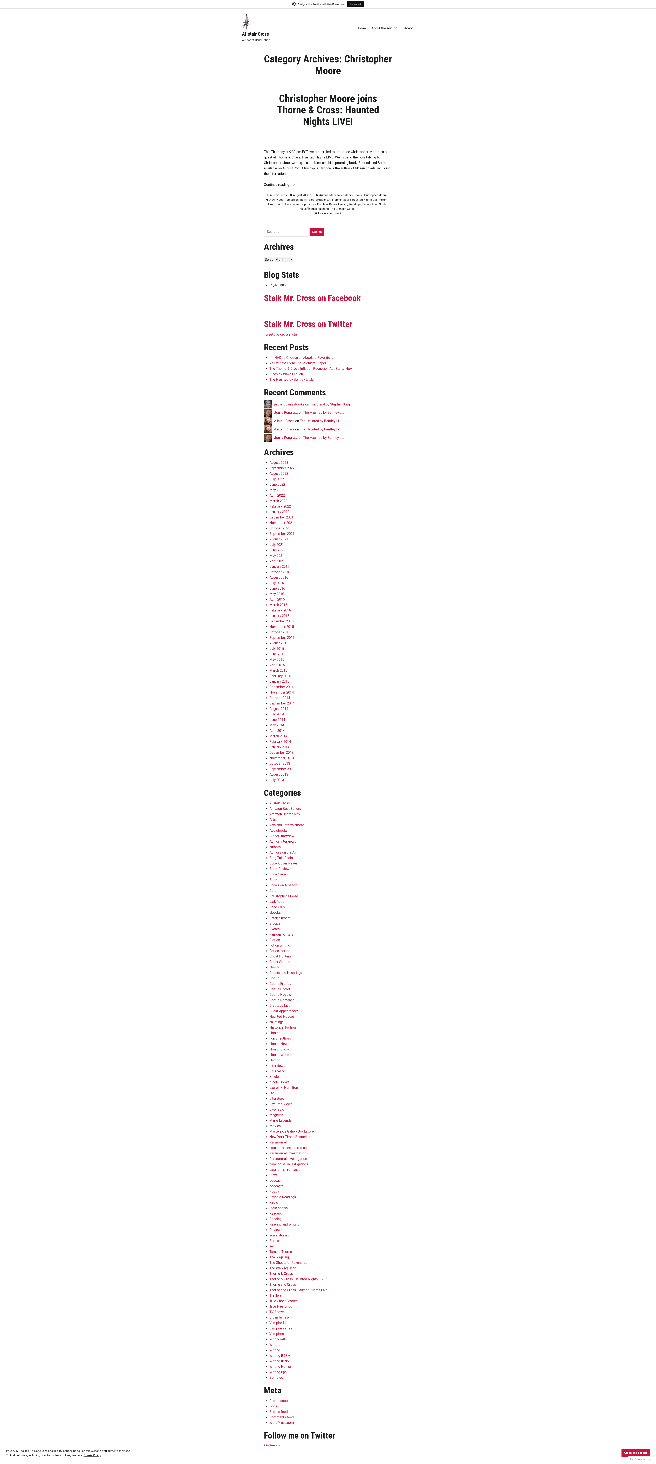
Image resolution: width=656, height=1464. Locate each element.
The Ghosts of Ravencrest (289, 1263)
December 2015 (281, 621)
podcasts (310, 204)
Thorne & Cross (281, 1274)
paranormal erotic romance (289, 1148)
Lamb (280, 204)
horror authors (280, 1038)
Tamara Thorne (280, 1252)
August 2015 (278, 643)
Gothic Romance (282, 1000)
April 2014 (277, 731)
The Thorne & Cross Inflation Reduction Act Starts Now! (311, 369)
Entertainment (280, 918)
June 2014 (277, 720)
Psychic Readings (282, 1197)
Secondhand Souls (374, 204)
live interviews (294, 204)
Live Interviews (280, 1104)
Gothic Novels (280, 995)
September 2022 (282, 468)
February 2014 (280, 742)
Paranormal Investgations (288, 1153)
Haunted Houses (282, 1016)
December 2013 (281, 752)
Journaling (277, 1071)
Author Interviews (330, 195)
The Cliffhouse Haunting (313, 208)
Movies (275, 1126)
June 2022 (277, 484)
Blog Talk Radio (281, 858)
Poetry (274, 1191)
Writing (274, 1350)
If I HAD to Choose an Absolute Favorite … (301, 358)
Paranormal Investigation (288, 1159)
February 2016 (280, 610)
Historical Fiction (282, 1027)
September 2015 (282, 638)
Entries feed (278, 1412)
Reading (275, 1219)
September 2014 (282, 703)
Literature (276, 1098)
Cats (272, 891)
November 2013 (281, 758)
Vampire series (280, 1328)
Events (274, 929)
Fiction (274, 940)
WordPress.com (281, 1423)
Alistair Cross (255, 34)
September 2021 (282, 534)
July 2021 (276, 545)
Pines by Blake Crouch (286, 374)
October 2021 (279, 528)
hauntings (276, 1022)
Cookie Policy (92, 1455)
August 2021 (278, 539)
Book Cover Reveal (283, 863)
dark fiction (277, 902)
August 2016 (278, 577)
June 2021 (277, 550)
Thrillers (275, 1295)
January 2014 (279, 747)
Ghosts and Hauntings (285, 973)
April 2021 (277, 561)
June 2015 (277, 654)
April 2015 (277, 665)
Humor (271, 204)
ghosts (274, 967)
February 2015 (280, 676)
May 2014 (276, 725)
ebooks (275, 912)
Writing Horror (280, 1367)
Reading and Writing (284, 1224)
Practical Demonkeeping (332, 204)
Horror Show (279, 1049)
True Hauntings (280, 1306)
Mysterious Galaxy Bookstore (291, 1131)
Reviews (275, 1230)
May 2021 (276, 556)
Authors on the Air (296, 199)
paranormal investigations (288, 1164)
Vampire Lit (278, 1323)
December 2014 (281, 687)
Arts (272, 819)
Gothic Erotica (280, 984)
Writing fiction (280, 1361)
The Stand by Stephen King (330, 404)
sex (272, 1246)
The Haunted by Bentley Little (291, 379)
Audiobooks (278, 830)
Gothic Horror (279, 989)
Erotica (274, 923)
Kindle (274, 1077)
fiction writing (279, 945)
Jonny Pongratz (286, 412)
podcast (275, 1181)
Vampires (276, 1334)
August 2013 (278, 774)
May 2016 (276, 594)
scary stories (279, 1235)
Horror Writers (280, 1055)
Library (407, 28)
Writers (275, 1345)
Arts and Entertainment (286, 825)
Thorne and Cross (282, 1284)
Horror (274, 1033)
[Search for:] (287, 232)
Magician (276, 1115)
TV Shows (277, 1312)
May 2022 (276, 490)
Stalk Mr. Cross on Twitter (308, 324)
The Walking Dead (282, 1268)
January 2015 (279, 681)
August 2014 (278, 709)
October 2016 (279, 572)
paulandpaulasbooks (289, 404)
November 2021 (281, 523)
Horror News (279, 1044)
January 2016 (279, 616)
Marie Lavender (281, 1120)
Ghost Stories (279, 962)
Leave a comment (329, 214)
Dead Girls (277, 907)
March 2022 (278, 501)
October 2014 (279, 698)
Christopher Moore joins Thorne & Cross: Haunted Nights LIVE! (328, 109)
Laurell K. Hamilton (283, 1088)
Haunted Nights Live (365, 199)
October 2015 (279, 632)
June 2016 (277, 588)
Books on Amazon (283, 885)
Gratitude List (279, 1005)
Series (274, 1241)
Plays (273, 1175)
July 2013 (276, 780)
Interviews (277, 1066)
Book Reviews (280, 869)
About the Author (384, 28)
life (271, 1093)
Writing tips (278, 1372)
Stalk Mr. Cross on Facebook (312, 298)
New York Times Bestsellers (290, 1137)
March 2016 (278, 605)
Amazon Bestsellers (284, 814)
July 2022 (276, 479)
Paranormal (278, 1142)
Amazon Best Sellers (285, 809)
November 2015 (281, 627)
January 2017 (279, 566)
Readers (275, 1213)
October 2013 (279, 763)
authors (348, 195)
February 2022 (280, 506)
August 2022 (278, 473)
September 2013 (282, 769)
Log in (274, 1406)
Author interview (281, 836)
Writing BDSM (280, 1356)
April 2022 (277, 495)
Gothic (274, 978)
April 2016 (277, 599)
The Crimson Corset (343, 208)
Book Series (278, 874)
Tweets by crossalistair (281, 334)
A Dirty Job (276, 199)
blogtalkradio (317, 199)
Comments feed (281, 1417)
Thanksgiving (279, 1257)
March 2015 (278, 670)
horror (383, 199)
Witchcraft (277, 1339)
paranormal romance (284, 1170)
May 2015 (276, 659)
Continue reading (277, 184)
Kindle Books (279, 1082)
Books (358, 195)
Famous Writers (281, 934)
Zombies (276, 1377)
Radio (273, 1202)
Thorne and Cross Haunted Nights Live (298, 1290)
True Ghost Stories (283, 1301)
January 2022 (279, 512)
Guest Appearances (284, 1011)
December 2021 (281, 517)
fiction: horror (279, 951)
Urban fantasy (279, 1317)
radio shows (278, 1208)
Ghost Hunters (280, 956)
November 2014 (281, 692)
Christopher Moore (375, 195)
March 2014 (278, 736)
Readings (355, 204)
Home (361, 28)
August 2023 (278, 463)
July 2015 (276, 649)
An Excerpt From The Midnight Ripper (297, 363)
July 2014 (276, 714)
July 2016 (276, 583)
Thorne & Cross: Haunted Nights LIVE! (298, 1279)
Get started (355, 4)
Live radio (276, 1109)
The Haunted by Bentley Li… (323, 412)
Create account (280, 1401)
